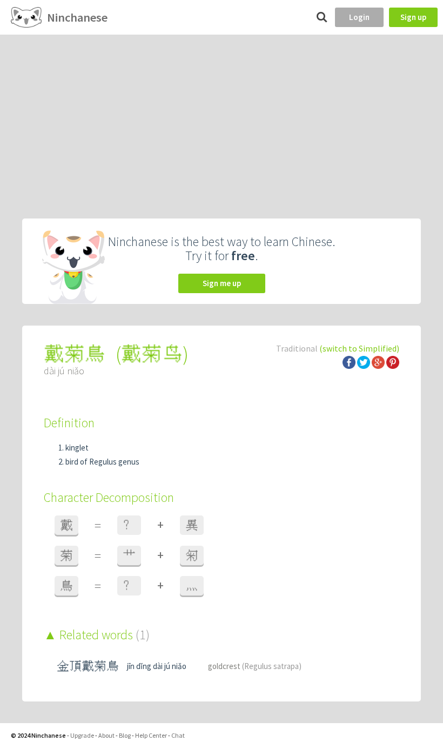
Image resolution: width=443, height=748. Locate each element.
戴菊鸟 (152, 354)
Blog (125, 735)
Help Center (151, 735)
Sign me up (222, 283)
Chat (178, 735)
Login (359, 17)
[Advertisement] (221, 115)
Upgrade (82, 735)
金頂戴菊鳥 (88, 666)
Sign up (413, 17)
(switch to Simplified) (359, 348)
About (106, 735)
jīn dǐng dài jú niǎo (156, 666)
